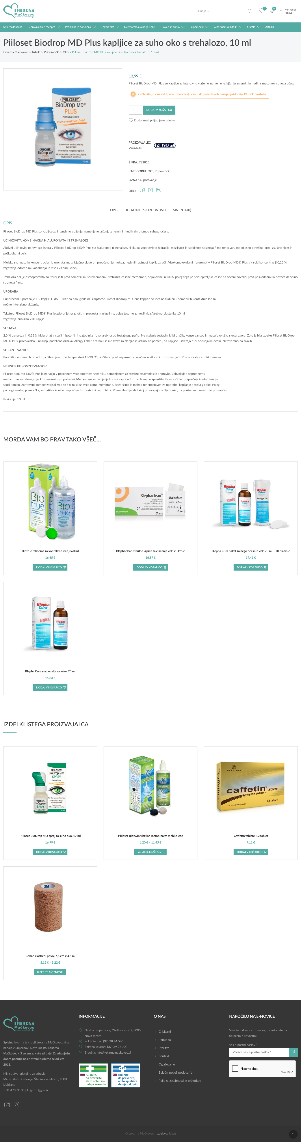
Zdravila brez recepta (42, 27)
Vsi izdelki (135, 148)
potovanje (150, 180)
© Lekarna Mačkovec (139, 1133)
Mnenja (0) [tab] (182, 210)
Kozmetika (107, 27)
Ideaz (172, 1133)
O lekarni (165, 1031)
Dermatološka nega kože (139, 27)
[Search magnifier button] (250, 11)
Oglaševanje (167, 1064)
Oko (150, 171)
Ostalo (251, 27)
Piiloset (8, 231)
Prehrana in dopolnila (78, 27)
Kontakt (164, 1056)
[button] (152, 120)
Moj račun (291, 9)
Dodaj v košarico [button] (49, 567)
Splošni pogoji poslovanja (176, 1072)
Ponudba (165, 1039)
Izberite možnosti (150, 852)
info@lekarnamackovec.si (114, 1052)
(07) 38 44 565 (113, 1041)
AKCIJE (270, 27)
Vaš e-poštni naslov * (243, 1045)
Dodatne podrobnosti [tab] (145, 210)
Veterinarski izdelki (225, 27)
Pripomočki (197, 27)
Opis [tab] (113, 210)
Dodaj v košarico (159, 110)
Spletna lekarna (12, 27)
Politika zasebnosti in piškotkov (180, 1080)
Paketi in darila (171, 27)
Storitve (164, 1048)
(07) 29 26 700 (117, 1047)
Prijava (288, 12)
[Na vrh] (293, 1134)
